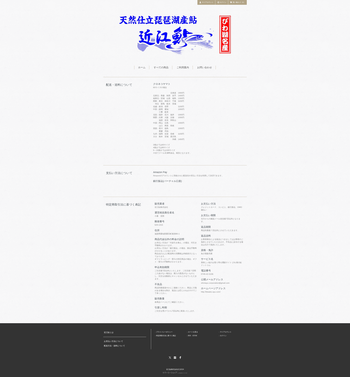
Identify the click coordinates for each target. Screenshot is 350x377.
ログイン (223, 2)
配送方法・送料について (114, 346)
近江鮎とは (108, 332)
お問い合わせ (204, 67)
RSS (189, 336)
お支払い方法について (113, 341)
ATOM (194, 336)
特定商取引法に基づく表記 (166, 336)
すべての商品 (161, 67)
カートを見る (193, 332)
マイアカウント (207, 2)
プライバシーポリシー (164, 332)
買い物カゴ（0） (239, 2)
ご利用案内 (183, 67)
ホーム (141, 67)
